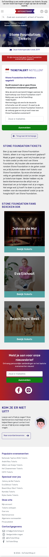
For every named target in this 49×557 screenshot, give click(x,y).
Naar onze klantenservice (14, 435)
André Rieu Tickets (9, 462)
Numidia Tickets (8, 492)
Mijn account (7, 504)
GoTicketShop (12, 541)
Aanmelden (24, 127)
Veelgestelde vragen (14, 534)
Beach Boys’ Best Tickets (12, 488)
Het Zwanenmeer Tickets (12, 469)
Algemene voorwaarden (11, 518)
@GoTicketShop (12, 538)
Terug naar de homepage (26, 136)
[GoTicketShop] (25, 11)
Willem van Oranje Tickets (12, 465)
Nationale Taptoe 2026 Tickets (14, 458)
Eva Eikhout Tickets (10, 485)
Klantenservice (8, 515)
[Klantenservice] (42, 11)
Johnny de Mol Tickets (11, 481)
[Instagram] (28, 390)
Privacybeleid (7, 522)
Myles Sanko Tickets (10, 495)
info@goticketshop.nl (15, 531)
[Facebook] (19, 390)
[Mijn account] (46, 11)
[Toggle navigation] (7, 11)
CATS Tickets (7, 472)
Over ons (5, 511)
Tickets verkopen (9, 508)
